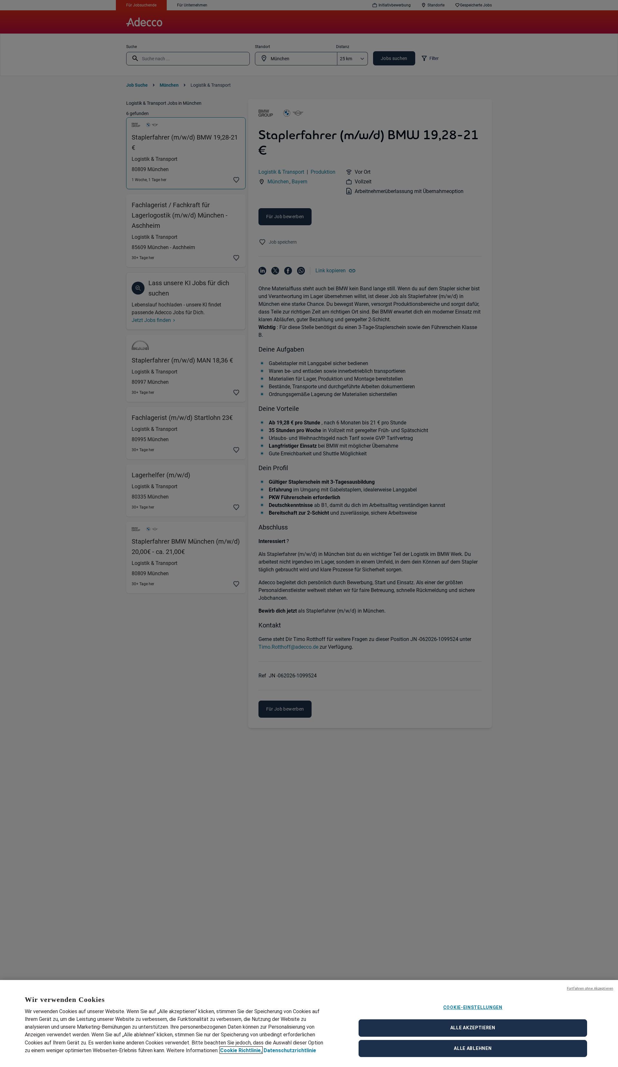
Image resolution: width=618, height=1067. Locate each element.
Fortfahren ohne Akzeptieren (590, 988)
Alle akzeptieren (472, 1027)
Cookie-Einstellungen (472, 1007)
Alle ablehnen (473, 1048)
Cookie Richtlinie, (241, 1050)
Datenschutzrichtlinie (290, 1050)
